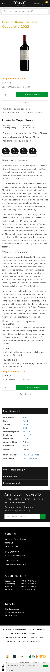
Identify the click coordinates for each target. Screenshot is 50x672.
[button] (6, 151)
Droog (25, 424)
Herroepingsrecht (32, 642)
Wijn (25, 417)
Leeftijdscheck (37, 638)
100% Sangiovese (31, 454)
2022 (25, 438)
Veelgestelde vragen (14, 612)
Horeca (33, 634)
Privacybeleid (11, 615)
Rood (25, 421)
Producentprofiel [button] (11, 483)
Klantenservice (12, 608)
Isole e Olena (29, 435)
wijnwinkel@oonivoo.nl (16, 564)
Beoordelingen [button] (10, 476)
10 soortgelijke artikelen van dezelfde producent (23, 112)
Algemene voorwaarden (15, 638)
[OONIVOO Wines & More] (19, 3)
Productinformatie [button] (12, 411)
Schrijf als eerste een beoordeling (17, 108)
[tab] (25, 411)
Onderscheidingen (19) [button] (14, 469)
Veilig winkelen (18, 634)
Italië (25, 428)
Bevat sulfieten (30, 458)
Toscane (26, 431)
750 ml (26, 445)
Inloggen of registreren (14, 629)
